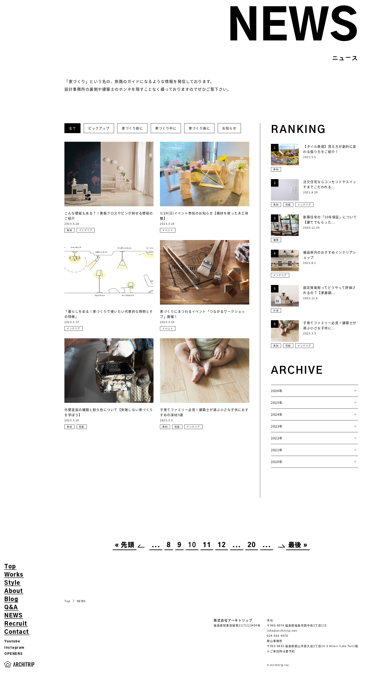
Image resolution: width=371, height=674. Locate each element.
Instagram (14, 647)
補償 (276, 240)
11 (207, 545)
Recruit (15, 624)
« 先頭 (124, 545)
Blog (11, 599)
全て (72, 128)
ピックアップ (98, 128)
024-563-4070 (277, 636)
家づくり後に (199, 128)
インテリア (86, 230)
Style (12, 583)
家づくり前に (132, 128)
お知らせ (229, 128)
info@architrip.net (282, 630)
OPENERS (13, 654)
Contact (16, 632)
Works (13, 575)
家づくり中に (165, 128)
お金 (276, 310)
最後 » (298, 545)
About (13, 591)
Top (10, 566)
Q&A (11, 607)
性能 (81, 427)
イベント (167, 230)
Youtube (12, 641)
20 (252, 545)
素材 (69, 230)
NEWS (13, 616)
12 (221, 545)
